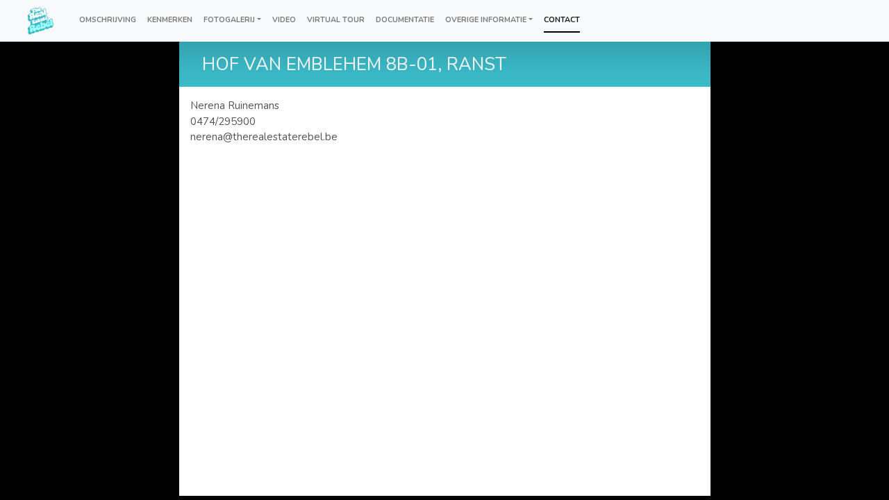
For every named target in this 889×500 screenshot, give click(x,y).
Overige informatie (485, 20)
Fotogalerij (229, 20)
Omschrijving (107, 20)
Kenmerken (169, 20)
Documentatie (405, 20)
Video (284, 20)
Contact (562, 20)
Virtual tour (336, 20)
